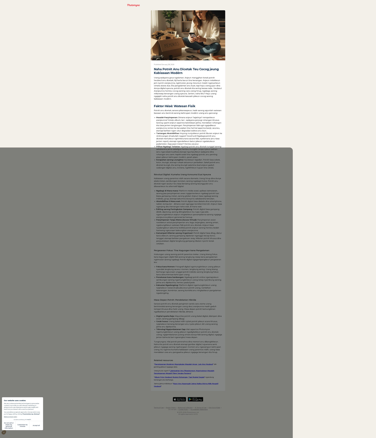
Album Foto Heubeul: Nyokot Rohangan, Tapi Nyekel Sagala (179, 377)
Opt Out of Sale (214, 408)
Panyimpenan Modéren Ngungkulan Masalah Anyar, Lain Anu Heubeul (184, 364)
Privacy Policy (171, 408)
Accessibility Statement (199, 409)
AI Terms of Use (201, 408)
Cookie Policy (183, 409)
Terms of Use (159, 408)
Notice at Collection (185, 408)
